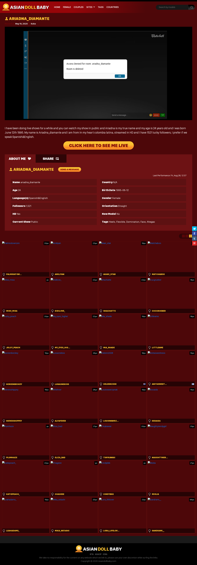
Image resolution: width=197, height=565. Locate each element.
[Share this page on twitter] (194, 228)
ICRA (105, 554)
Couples (79, 7)
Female (67, 7)
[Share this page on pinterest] (194, 243)
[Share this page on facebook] (194, 233)
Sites (89, 7)
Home (57, 7)
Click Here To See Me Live (98, 145)
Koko (33, 24)
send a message (69, 169)
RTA (92, 554)
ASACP (98, 554)
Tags (101, 7)
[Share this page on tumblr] (194, 238)
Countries (112, 7)
